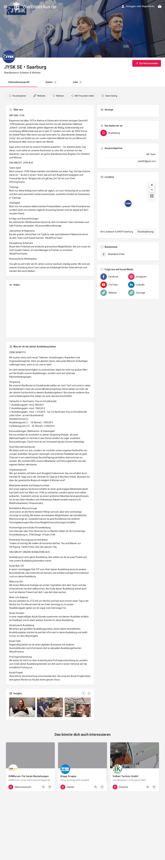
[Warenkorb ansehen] (160, 6)
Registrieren (148, 6)
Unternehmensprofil (18, 82)
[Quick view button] (43, 787)
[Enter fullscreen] (152, 196)
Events (51, 82)
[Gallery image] (22, 707)
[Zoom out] (152, 189)
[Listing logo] (8, 56)
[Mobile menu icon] (5, 6)
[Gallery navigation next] (89, 693)
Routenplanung (145, 231)
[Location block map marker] (128, 203)
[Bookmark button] (49, 787)
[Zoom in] (152, 185)
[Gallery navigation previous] (84, 693)
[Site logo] (35, 6)
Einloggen (131, 6)
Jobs (77, 82)
